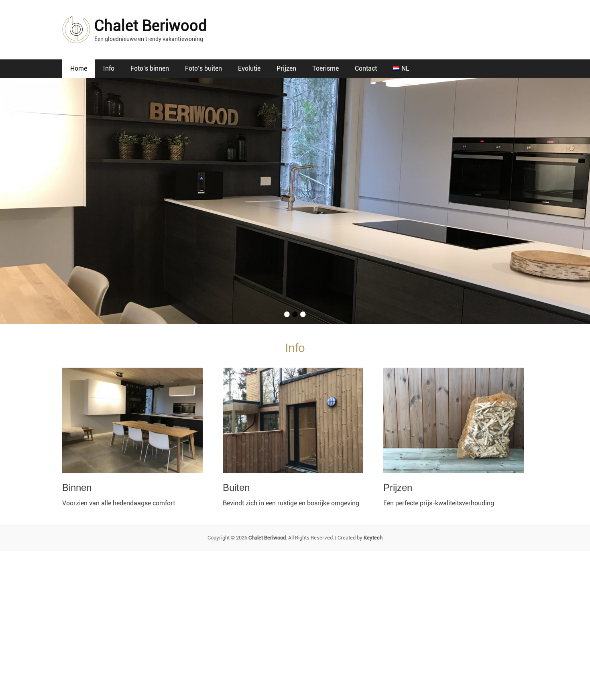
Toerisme (325, 68)
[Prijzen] (455, 420)
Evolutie (249, 68)
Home (78, 68)
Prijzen (286, 68)
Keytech (373, 538)
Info (108, 68)
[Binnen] (134, 420)
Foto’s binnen (149, 68)
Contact (366, 68)
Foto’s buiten (203, 68)
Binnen (77, 487)
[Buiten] (295, 420)
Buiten (236, 487)
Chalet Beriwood (150, 26)
